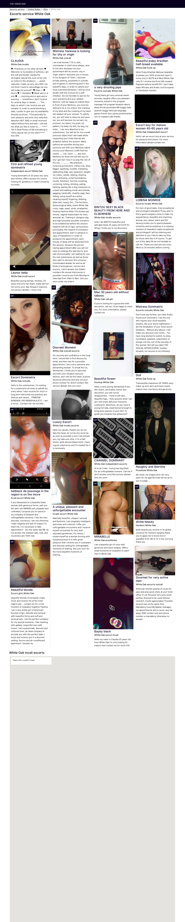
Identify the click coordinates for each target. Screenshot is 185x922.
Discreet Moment (64, 347)
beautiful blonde (22, 589)
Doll (138, 375)
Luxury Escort (62, 422)
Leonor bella (19, 272)
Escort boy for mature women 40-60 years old (152, 126)
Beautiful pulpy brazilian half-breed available (152, 62)
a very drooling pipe (107, 87)
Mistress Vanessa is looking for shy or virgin (71, 52)
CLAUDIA (17, 60)
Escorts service (17, 9)
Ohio (45, 9)
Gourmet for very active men (152, 579)
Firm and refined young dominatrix (26, 165)
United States (33, 9)
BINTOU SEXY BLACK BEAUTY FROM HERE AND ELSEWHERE (112, 210)
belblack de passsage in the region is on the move (30, 492)
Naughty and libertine (150, 466)
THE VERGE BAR (18, 4)
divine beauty (145, 521)
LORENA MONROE (148, 200)
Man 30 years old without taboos (111, 293)
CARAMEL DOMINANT (109, 460)
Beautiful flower (105, 378)
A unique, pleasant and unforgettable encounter (69, 508)
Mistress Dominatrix (149, 306)
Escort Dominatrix (23, 377)
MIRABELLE (102, 536)
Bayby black (102, 631)
